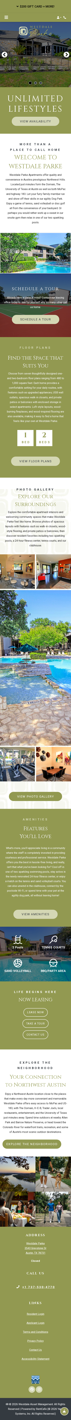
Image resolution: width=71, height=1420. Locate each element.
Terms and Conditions (35, 1331)
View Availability (35, 121)
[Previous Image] (4, 54)
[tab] (30, 82)
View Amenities (35, 914)
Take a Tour (35, 1023)
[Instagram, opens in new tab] (39, 1389)
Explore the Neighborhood (31, 1144)
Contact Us (36, 1034)
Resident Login (35, 1314)
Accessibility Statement (35, 1358)
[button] (35, 6)
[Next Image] (66, 54)
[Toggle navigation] (6, 17)
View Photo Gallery (35, 796)
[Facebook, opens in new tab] (32, 1389)
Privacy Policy (35, 1340)
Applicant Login (35, 1323)
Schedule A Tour (35, 319)
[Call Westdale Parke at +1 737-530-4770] (65, 17)
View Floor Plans (35, 461)
